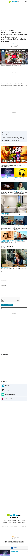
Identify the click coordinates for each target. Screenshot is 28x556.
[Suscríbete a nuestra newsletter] (14, 136)
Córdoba (15, 522)
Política (4, 520)
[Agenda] (14, 386)
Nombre (2, 274)
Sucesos (9, 520)
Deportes (5, 522)
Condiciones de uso (13, 526)
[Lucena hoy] (14, 516)
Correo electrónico (4, 280)
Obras (23, 522)
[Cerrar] (26, 551)
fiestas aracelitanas (5, 128)
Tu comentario (3, 285)
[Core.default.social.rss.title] (17, 517)
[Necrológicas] (14, 390)
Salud (19, 522)
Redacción (14, 43)
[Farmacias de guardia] (14, 394)
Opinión (10, 522)
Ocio (19, 520)
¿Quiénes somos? (5, 526)
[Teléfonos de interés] (14, 399)
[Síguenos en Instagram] (14, 517)
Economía (14, 520)
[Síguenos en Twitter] (12, 517)
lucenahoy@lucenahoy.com (19, 542)
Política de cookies (22, 526)
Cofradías (23, 520)
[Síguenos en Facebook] (10, 517)
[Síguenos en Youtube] (15, 517)
